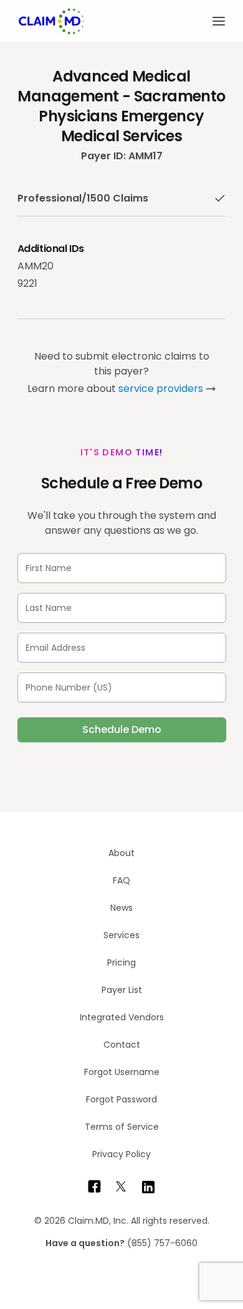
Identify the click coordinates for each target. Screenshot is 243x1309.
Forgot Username (122, 1072)
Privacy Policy (121, 1154)
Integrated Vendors (122, 1017)
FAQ (121, 880)
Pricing (121, 962)
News (121, 907)
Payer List (122, 990)
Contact (121, 1044)
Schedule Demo (121, 729)
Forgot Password (121, 1099)
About (121, 853)
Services (121, 935)
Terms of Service (122, 1126)
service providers (160, 388)
